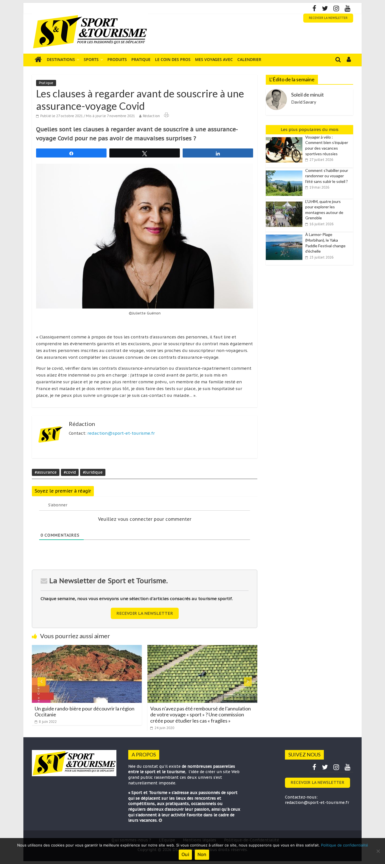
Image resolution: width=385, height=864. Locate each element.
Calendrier (249, 59)
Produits (117, 59)
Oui (185, 854)
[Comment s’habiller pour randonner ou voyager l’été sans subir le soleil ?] (285, 170)
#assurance (46, 472)
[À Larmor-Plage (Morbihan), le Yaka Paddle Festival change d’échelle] (285, 234)
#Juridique (93, 472)
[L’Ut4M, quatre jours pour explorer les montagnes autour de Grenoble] (285, 201)
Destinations (61, 59)
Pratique (141, 59)
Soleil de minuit (307, 94)
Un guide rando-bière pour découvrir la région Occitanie (84, 711)
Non (202, 854)
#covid (70, 472)
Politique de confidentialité (344, 845)
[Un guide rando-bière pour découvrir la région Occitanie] (87, 648)
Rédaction (151, 116)
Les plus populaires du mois (309, 129)
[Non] (378, 851)
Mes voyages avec (214, 59)
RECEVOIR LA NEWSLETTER (328, 18)
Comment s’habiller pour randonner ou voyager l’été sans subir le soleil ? (326, 176)
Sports (91, 59)
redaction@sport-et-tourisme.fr (121, 433)
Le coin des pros (173, 59)
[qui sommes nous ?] (160, 820)
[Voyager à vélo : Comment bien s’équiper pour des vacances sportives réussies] (285, 137)
